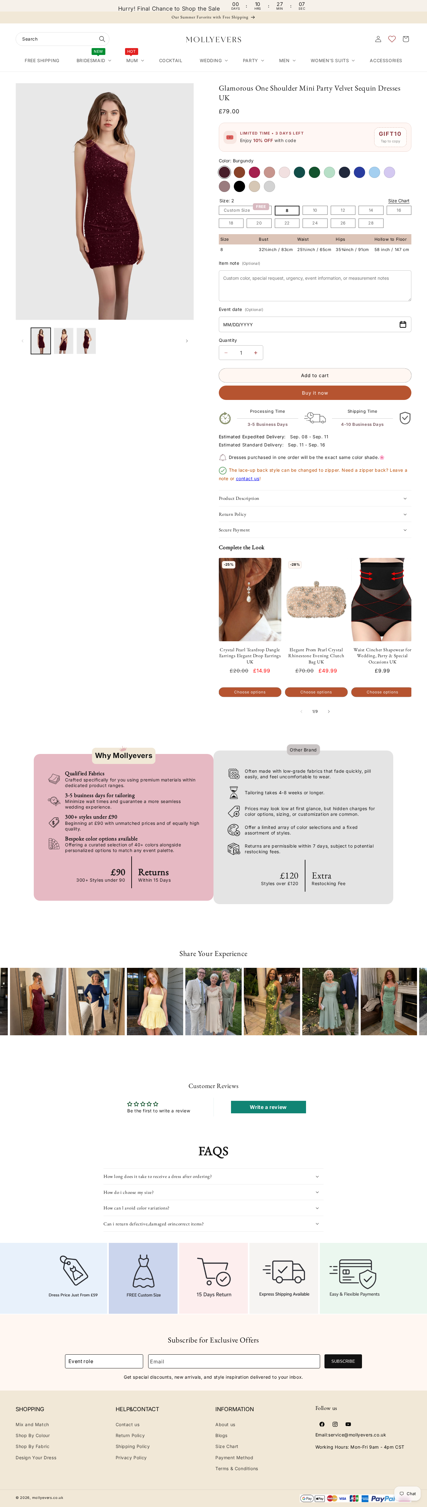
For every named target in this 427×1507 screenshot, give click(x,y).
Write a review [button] (268, 1107)
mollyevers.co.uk (47, 1497)
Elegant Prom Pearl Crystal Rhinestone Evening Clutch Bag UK (316, 656)
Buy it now (315, 393)
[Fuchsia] (254, 172)
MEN (284, 60)
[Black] (239, 186)
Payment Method (234, 1457)
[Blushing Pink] (284, 172)
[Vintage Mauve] (224, 186)
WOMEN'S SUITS (330, 60)
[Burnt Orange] (239, 172)
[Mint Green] (329, 172)
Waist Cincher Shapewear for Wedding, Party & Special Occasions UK (382, 656)
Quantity (228, 340)
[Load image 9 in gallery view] (86, 341)
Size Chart (398, 200)
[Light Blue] (374, 172)
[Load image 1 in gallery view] (41, 341)
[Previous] (10, 995)
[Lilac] (389, 172)
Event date (241, 309)
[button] (62, 39)
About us (225, 1424)
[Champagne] (254, 186)
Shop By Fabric (32, 1446)
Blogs (221, 1435)
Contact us (128, 1424)
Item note (239, 263)
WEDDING (211, 60)
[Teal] (299, 172)
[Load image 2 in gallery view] (63, 341)
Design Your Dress (36, 1457)
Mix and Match (32, 1424)
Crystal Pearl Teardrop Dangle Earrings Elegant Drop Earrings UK (250, 656)
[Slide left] (22, 341)
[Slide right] (187, 341)
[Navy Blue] (344, 172)
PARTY (250, 60)
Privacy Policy (131, 1457)
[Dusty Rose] (269, 172)
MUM (132, 59)
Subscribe (343, 1361)
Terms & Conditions (236, 1468)
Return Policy (130, 1435)
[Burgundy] (224, 172)
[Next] (417, 995)
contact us (247, 478)
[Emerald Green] (314, 172)
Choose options (250, 692)
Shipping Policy (133, 1446)
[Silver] (269, 186)
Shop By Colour (33, 1435)
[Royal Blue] (359, 172)
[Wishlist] (392, 39)
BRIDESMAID (91, 59)
